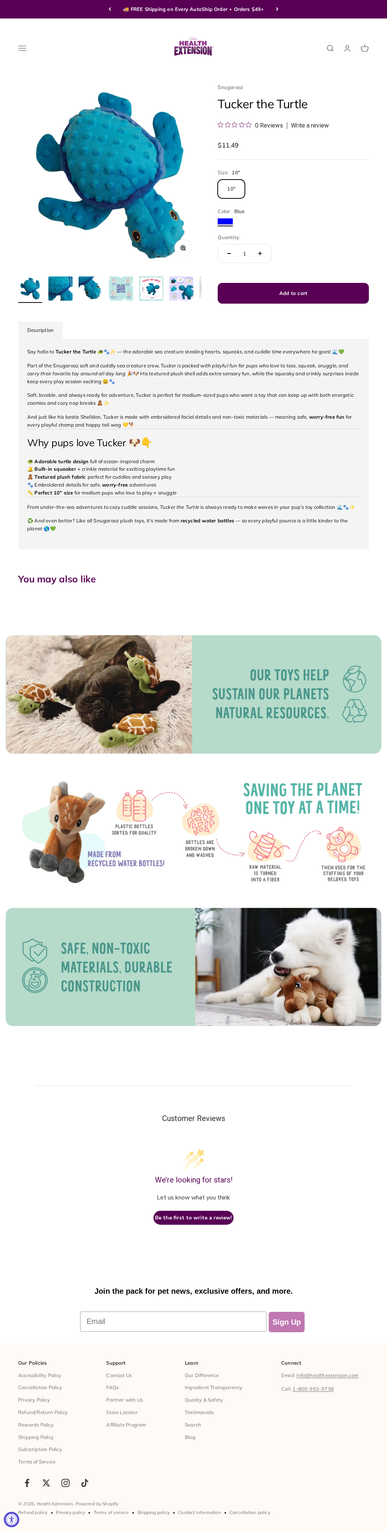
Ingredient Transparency (214, 1387)
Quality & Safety (204, 1400)
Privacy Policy (34, 1400)
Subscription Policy (40, 1449)
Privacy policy (70, 1512)
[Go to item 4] (121, 289)
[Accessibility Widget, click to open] (11, 1519)
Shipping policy (153, 1512)
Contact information (199, 1512)
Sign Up (286, 1322)
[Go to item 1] (30, 289)
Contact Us (119, 1375)
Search (193, 1425)
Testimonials (199, 1412)
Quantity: (229, 237)
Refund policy (33, 1512)
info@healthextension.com (327, 1375)
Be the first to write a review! (193, 1217)
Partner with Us (124, 1400)
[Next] (277, 9)
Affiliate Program (126, 1425)
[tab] (40, 330)
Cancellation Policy (40, 1387)
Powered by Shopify (97, 1503)
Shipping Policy (36, 1437)
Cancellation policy (249, 1512)
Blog (190, 1437)
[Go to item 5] (151, 289)
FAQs (112, 1387)
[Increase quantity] (260, 253)
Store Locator (122, 1412)
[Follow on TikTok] (85, 1483)
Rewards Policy (36, 1425)
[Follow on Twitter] (46, 1483)
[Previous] (109, 9)
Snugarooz (230, 87)
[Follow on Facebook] (27, 1483)
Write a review (310, 125)
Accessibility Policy (39, 1375)
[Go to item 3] (91, 289)
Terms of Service (37, 1462)
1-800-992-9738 (313, 1389)
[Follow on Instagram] (65, 1483)
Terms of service (111, 1512)
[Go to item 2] (60, 289)
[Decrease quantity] (229, 253)
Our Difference (202, 1375)
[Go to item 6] (181, 289)
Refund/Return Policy (43, 1412)
